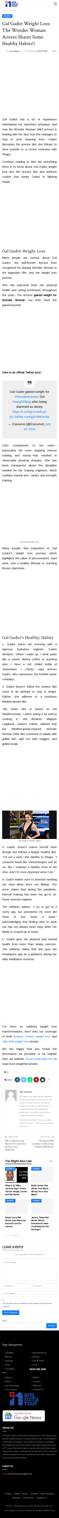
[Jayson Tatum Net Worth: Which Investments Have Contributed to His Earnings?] (42, 1207)
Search (4, 1321)
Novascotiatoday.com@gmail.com (20, 1474)
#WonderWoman (26, 397)
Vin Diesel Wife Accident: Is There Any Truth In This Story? (43, 1143)
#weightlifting (21, 401)
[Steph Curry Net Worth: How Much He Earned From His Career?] (16, 1207)
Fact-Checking (12, 1385)
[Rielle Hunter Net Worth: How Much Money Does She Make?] (42, 1175)
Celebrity (7, 16)
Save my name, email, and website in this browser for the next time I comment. (27, 1305)
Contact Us (38, 1389)
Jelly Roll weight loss (15, 1041)
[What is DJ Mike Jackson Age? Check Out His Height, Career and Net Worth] (16, 1175)
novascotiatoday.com (39, 1058)
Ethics (8, 1381)
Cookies (36, 1381)
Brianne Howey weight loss (32, 1036)
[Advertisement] (29, 86)
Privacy (9, 1377)
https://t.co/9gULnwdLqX (29, 411)
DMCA (36, 1377)
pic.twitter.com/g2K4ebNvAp (29, 416)
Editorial (37, 1385)
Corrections (11, 1389)
